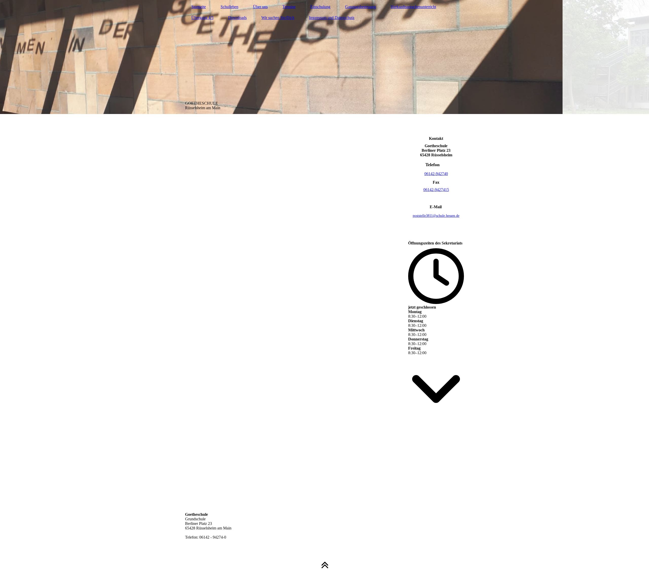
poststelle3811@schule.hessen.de (436, 216)
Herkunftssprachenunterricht (413, 7)
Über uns (260, 7)
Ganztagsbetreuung (360, 7)
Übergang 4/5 (202, 17)
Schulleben (229, 7)
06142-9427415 (436, 189)
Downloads (237, 17)
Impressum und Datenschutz (331, 17)
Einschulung (320, 7)
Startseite (198, 7)
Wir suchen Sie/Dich (277, 17)
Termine (289, 7)
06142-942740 (436, 174)
